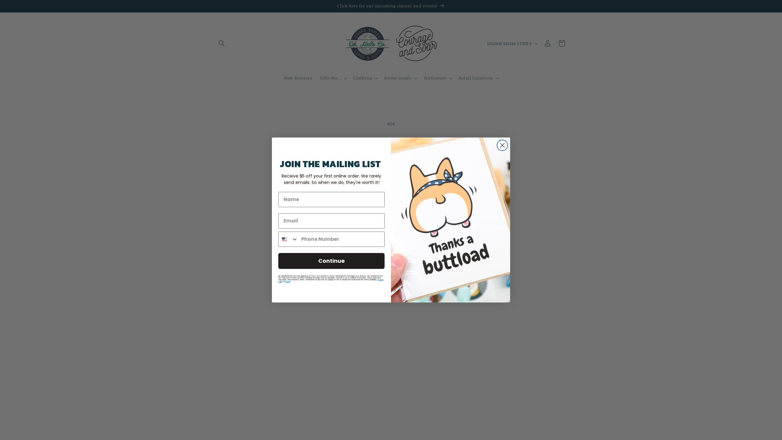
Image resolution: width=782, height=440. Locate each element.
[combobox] (288, 239)
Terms (287, 281)
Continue (331, 261)
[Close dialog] (502, 145)
